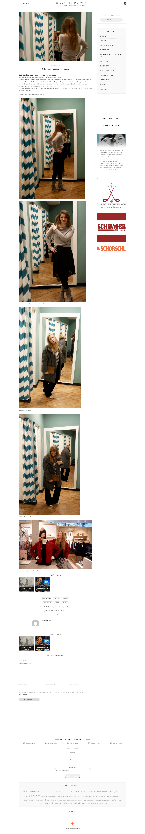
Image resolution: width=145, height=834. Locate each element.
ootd (96, 800)
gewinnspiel (29, 800)
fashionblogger (72, 796)
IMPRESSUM (103, 89)
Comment (22, 660)
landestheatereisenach (76, 800)
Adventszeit (46, 792)
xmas (105, 803)
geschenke (96, 796)
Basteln (55, 792)
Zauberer (47, 620)
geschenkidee (104, 796)
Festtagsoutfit (46, 606)
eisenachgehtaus (57, 796)
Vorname (72, 752)
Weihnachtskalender (73, 803)
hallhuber (57, 606)
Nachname (72, 760)
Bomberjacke (46, 598)
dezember (119, 792)
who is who (99, 803)
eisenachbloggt (46, 796)
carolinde (57, 598)
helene (66, 606)
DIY (27, 796)
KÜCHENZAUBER (105, 61)
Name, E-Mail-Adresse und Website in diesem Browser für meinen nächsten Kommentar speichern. (52, 693)
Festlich (65, 602)
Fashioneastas (47, 602)
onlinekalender (90, 800)
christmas (66, 792)
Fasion (57, 602)
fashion (66, 598)
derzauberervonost (104, 792)
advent (25, 792)
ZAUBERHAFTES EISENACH (108, 75)
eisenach (35, 796)
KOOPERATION (55, 65)
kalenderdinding (55, 800)
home (41, 800)
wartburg (40, 803)
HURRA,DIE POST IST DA (107, 70)
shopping (100, 800)
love (83, 800)
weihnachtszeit (86, 803)
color (71, 792)
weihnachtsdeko (60, 803)
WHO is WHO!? (104, 41)
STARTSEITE (103, 36)
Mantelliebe (49, 610)
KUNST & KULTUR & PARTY (107, 45)
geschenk (89, 796)
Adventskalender (35, 791)
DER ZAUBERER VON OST (72, 3)
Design (113, 792)
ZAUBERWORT (104, 66)
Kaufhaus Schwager (65, 800)
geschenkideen (114, 796)
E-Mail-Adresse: (72, 767)
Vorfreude (117, 800)
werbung (93, 803)
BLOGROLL (103, 84)
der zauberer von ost (86, 791)
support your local (108, 800)
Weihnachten (60, 610)
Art (51, 792)
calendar (60, 792)
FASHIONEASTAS (105, 50)
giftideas (36, 800)
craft (74, 792)
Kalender (47, 800)
